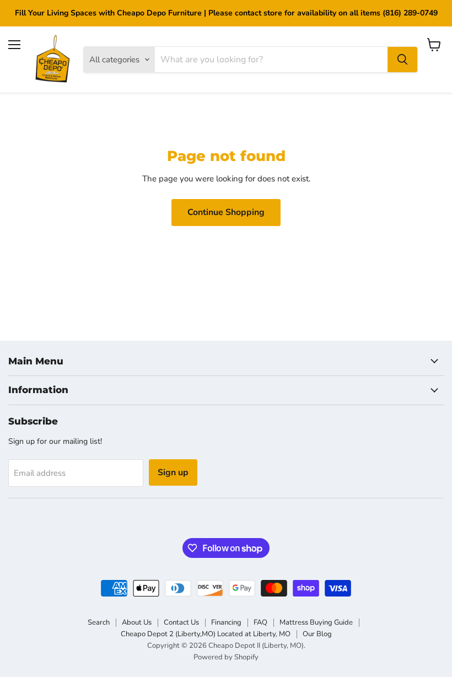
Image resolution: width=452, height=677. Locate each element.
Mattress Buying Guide (316, 622)
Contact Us (181, 622)
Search (99, 622)
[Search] (402, 59)
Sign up (173, 472)
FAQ (260, 622)
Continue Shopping (226, 212)
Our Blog (317, 634)
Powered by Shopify (226, 657)
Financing (226, 622)
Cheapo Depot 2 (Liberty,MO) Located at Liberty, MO (205, 634)
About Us (137, 622)
